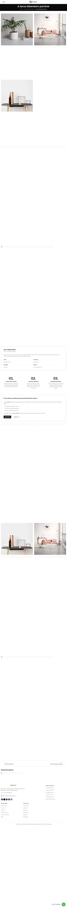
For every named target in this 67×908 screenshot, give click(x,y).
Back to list (33, 763)
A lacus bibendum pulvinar (29, 9)
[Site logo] (33, 1)
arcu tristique (16, 413)
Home (21, 9)
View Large (21, 773)
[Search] (66, 2)
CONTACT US (16, 416)
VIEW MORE (7, 416)
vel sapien (8, 402)
